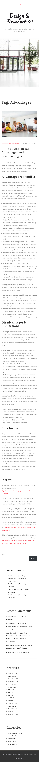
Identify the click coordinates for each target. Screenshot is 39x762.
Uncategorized (12, 744)
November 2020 (13, 714)
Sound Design (12, 741)
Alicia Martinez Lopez (12, 623)
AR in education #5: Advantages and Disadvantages (15, 152)
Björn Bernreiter (11, 652)
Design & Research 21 (19, 18)
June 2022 (11, 692)
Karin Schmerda (11, 645)
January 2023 (12, 676)
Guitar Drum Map (24, 652)
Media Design (12, 739)
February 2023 (12, 673)
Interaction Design (13, 736)
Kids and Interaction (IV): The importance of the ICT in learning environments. (19, 626)
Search (4, 554)
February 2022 (12, 703)
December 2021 (13, 709)
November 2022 (13, 681)
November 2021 (13, 711)
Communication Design (15, 733)
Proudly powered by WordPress (13, 754)
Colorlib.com (19, 758)
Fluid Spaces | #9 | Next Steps (17, 576)
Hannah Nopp (16, 143)
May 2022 (11, 695)
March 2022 (11, 701)
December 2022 (13, 679)
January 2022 (12, 706)
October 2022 (12, 684)
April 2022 (11, 698)
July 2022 (11, 690)
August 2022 (11, 687)
